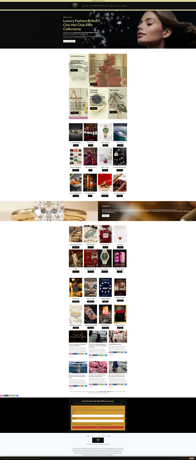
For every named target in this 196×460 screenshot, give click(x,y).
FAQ (119, 5)
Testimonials (124, 5)
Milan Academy (101, 5)
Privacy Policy (38, 458)
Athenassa (120, 244)
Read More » (71, 356)
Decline (177, 458)
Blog (107, 5)
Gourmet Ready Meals (76, 193)
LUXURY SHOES (76, 98)
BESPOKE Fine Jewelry (76, 325)
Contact (111, 5)
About (115, 5)
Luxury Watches (104, 269)
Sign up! (98, 427)
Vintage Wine (90, 142)
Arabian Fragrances (91, 269)
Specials (95, 5)
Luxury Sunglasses (76, 142)
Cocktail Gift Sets (105, 325)
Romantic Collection (119, 193)
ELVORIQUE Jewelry (77, 56)
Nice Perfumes (105, 244)
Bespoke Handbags (76, 167)
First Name (74, 418)
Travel (90, 5)
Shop (87, 5)
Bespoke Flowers (120, 325)
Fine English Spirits (90, 193)
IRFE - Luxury (105, 167)
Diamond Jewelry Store (76, 244)
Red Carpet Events (90, 167)
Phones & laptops (119, 269)
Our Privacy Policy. (110, 424)
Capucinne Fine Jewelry (90, 325)
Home (83, 5)
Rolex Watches (105, 142)
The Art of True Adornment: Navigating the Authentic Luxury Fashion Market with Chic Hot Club (98, 346)
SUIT (76, 269)
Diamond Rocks (90, 244)
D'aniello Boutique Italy (120, 167)
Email (73, 413)
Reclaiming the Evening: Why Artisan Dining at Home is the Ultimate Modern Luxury (77, 376)
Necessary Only (185, 458)
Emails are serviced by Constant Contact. (102, 424)
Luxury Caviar (105, 193)
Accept (191, 458)
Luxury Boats (120, 142)
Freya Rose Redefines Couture (115, 344)
